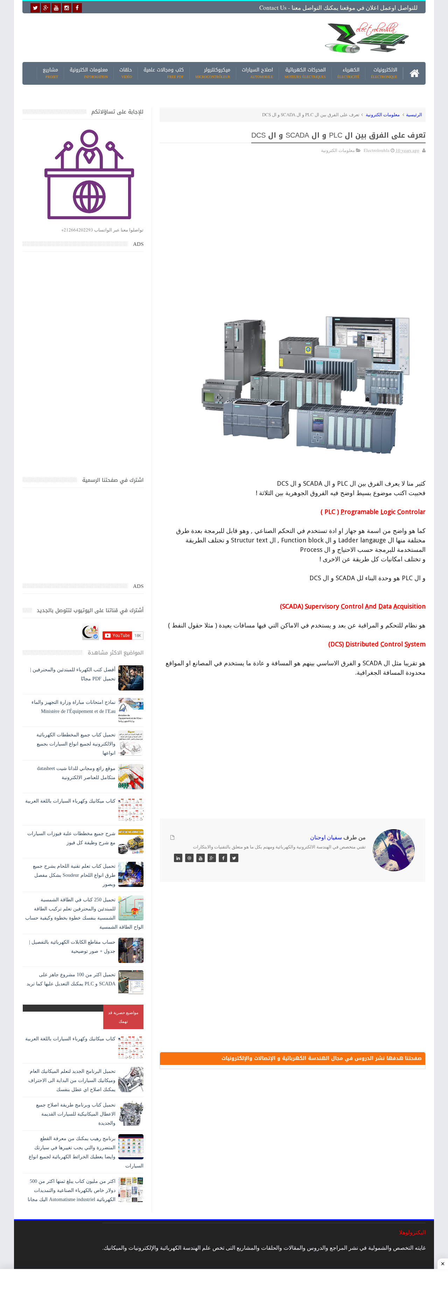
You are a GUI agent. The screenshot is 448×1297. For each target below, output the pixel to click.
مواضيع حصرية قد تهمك (123, 1017)
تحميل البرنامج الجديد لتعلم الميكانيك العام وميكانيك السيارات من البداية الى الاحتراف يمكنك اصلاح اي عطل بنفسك (71, 1080)
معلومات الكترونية (89, 73)
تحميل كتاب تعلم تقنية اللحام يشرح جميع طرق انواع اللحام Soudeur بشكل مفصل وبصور (74, 875)
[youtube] (56, 8)
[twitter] (35, 8)
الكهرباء (348, 73)
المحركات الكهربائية (305, 73)
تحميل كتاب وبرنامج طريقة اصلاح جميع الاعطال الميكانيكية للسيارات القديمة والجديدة (75, 1114)
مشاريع (50, 73)
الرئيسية (414, 114)
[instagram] (66, 8)
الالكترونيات (384, 73)
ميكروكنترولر (212, 73)
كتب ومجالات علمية (164, 73)
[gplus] (45, 8)
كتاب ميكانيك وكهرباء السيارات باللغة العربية (70, 801)
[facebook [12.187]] (77, 8)
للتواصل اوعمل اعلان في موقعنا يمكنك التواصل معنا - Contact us (338, 8)
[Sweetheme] (234, 858)
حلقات (125, 73)
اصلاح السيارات (257, 73)
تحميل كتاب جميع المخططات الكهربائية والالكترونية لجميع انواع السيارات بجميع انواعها (75, 744)
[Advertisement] (169, 37)
